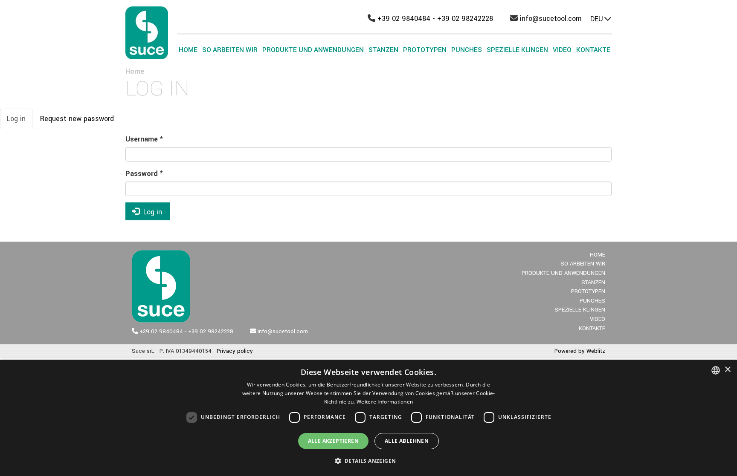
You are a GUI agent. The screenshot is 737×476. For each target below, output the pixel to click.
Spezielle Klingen (517, 50)
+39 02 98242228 (465, 18)
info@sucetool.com (551, 18)
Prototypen (425, 50)
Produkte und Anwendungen (313, 50)
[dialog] (368, 418)
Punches (466, 50)
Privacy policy (235, 351)
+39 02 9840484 (403, 18)
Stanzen (383, 50)
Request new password (77, 119)
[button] (368, 461)
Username (144, 139)
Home (188, 50)
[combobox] (715, 370)
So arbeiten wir (230, 50)
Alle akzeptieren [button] (333, 440)
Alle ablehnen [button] (407, 440)
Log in (19, 121)
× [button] (727, 369)
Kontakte (593, 50)
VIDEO (562, 50)
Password (144, 174)
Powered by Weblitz (579, 351)
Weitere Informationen (385, 401)
